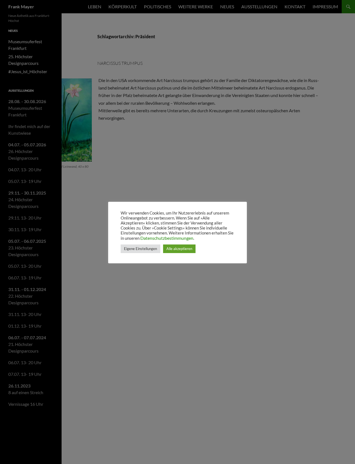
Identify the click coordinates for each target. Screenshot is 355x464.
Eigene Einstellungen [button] (140, 248)
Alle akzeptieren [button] (179, 248)
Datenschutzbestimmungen (166, 238)
